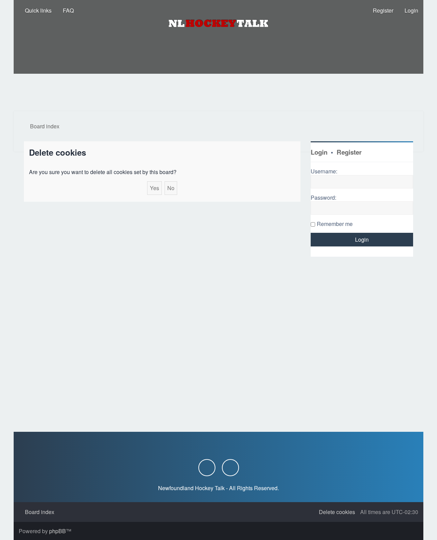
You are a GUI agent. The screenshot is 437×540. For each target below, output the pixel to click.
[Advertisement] (218, 92)
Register (349, 152)
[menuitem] (65, 10)
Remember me (335, 224)
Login (319, 152)
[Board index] (218, 23)
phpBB (57, 531)
